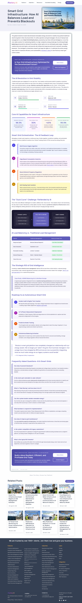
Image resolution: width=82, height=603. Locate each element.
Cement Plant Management (48, 558)
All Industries (45, 588)
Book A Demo (70, 2)
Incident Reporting (12, 571)
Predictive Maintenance (13, 548)
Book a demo (50, 165)
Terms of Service (18, 599)
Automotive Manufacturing (48, 580)
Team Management (28, 566)
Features (24, 2)
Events (60, 556)
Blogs (60, 552)
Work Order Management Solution (15, 554)
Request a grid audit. (42, 305)
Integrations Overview (64, 564)
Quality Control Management (14, 558)
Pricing (59, 2)
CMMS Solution (11, 564)
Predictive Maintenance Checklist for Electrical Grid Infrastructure (30, 525)
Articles (61, 554)
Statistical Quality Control (30, 557)
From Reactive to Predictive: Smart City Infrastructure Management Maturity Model (66, 498)
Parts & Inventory (12, 573)
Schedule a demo (46, 50)
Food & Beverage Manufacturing (49, 556)
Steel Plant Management (47, 560)
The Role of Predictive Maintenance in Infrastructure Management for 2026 (65, 526)
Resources (39, 2)
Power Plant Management (48, 562)
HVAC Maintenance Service (48, 566)
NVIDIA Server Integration (30, 555)
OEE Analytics (27, 576)
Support (61, 550)
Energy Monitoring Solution (14, 560)
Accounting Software (64, 574)
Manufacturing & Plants (47, 548)
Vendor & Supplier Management (31, 553)
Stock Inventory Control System (31, 550)
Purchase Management (13, 575)
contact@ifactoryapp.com (48, 596)
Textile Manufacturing (47, 582)
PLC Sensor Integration (64, 568)
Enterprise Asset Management (15, 550)
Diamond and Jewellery (47, 584)
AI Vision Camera (28, 572)
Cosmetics (44, 586)
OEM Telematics (63, 576)
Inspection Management (13, 568)
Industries (31, 2)
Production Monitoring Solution (15, 556)
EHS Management (28, 568)
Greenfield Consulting (50, 2)
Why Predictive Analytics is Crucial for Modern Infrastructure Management (49, 525)
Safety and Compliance (13, 579)
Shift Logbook (27, 570)
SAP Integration (62, 566)
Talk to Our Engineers (60, 67)
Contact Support (60, 460)
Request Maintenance (13, 577)
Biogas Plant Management (48, 574)
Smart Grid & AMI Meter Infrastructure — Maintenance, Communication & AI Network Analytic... (49, 498)
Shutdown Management (29, 574)
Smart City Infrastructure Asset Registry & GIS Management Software (15, 498)
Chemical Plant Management (48, 576)
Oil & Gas (44, 550)
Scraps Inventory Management (31, 548)
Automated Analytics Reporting (15, 581)
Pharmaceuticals (46, 552)
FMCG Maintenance (46, 564)
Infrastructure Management (48, 578)
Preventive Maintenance (13, 566)
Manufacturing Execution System (15, 552)
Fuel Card (61, 572)
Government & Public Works (48, 554)
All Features (27, 582)
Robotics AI (27, 578)
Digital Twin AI (27, 580)
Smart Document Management (15, 583)
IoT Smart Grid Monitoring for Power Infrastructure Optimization (15, 524)
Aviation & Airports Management (49, 568)
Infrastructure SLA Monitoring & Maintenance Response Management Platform (32, 499)
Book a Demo (60, 62)
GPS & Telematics (63, 570)
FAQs (60, 558)
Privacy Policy (11, 599)
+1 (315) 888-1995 (45, 595)
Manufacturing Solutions (13, 562)
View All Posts (70, 481)
